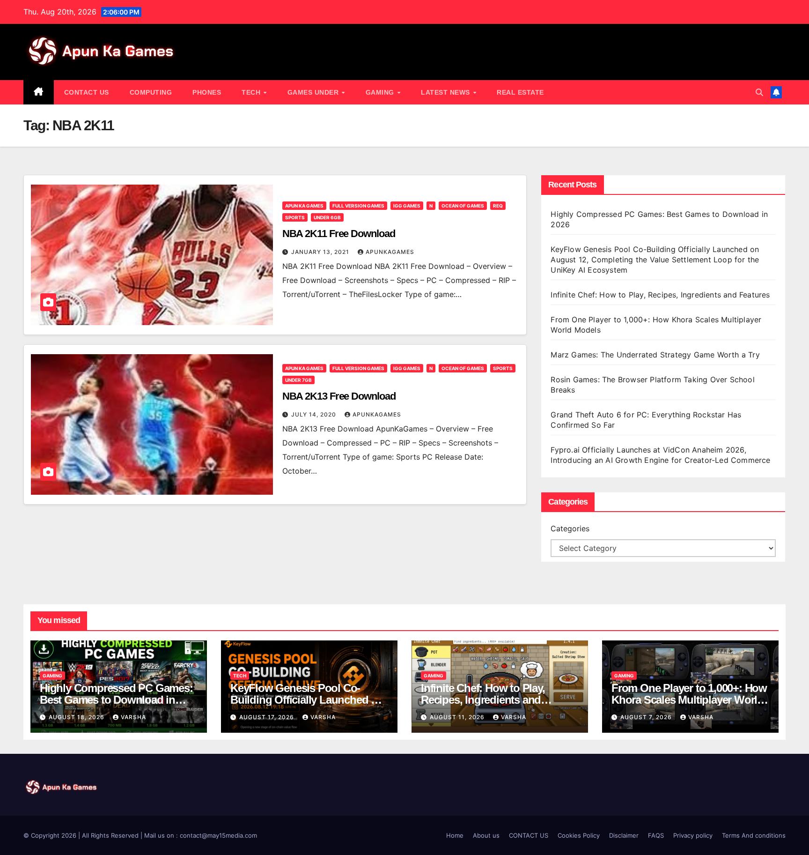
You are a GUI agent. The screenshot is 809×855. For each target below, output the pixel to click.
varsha (133, 717)
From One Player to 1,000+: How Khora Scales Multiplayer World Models (689, 700)
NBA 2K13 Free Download (339, 396)
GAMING (381, 92)
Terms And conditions (754, 835)
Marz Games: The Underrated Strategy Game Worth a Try (655, 354)
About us (486, 835)
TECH (252, 92)
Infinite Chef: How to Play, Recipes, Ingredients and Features (660, 294)
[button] (759, 92)
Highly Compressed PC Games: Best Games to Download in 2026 (116, 700)
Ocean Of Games (462, 205)
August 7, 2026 (647, 717)
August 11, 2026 (458, 717)
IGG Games (406, 205)
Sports (295, 217)
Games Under (314, 92)
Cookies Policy (579, 835)
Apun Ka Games (304, 205)
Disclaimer (624, 835)
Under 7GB (298, 380)
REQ (498, 205)
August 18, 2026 (77, 717)
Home (454, 835)
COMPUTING (151, 92)
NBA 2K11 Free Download (338, 233)
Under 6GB (327, 217)
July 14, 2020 (314, 414)
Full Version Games (358, 205)
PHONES (206, 92)
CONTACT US (86, 92)
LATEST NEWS (446, 92)
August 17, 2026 (267, 717)
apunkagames (390, 251)
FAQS (656, 835)
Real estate (520, 92)
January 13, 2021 (321, 251)
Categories (570, 528)
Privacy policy (693, 835)
